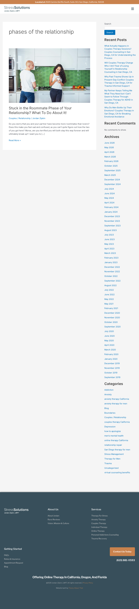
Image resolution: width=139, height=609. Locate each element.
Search (107, 23)
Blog (106, 408)
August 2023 (110, 230)
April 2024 (109, 202)
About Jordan (53, 515)
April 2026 (109, 152)
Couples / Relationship (20, 118)
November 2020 (112, 317)
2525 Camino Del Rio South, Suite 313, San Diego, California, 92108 (74, 2)
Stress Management (114, 454)
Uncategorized (111, 468)
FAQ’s (6, 555)
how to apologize (112, 431)
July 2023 (109, 234)
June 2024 (109, 193)
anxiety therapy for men (115, 403)
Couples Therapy (98, 523)
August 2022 (110, 285)
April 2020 (109, 345)
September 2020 (112, 326)
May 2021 (108, 303)
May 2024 (109, 198)
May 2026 (109, 147)
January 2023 (111, 262)
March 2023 (110, 253)
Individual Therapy (99, 527)
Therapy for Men (112, 458)
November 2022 (112, 271)
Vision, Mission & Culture (58, 523)
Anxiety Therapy (98, 519)
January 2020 (110, 359)
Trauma (108, 463)
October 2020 (111, 322)
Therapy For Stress (99, 515)
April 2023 (109, 248)
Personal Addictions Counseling (105, 535)
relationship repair (113, 445)
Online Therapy (98, 531)
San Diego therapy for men (117, 449)
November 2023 (112, 221)
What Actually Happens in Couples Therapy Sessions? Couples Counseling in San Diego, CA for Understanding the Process (120, 52)
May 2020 (109, 340)
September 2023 (112, 225)
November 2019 (112, 368)
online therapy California (116, 440)
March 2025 (110, 175)
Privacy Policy (88, 583)
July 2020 (109, 331)
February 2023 (111, 257)
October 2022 (111, 276)
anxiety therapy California (116, 399)
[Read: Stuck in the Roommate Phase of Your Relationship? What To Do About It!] (49, 75)
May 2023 (109, 244)
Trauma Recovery (99, 538)
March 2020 (110, 349)
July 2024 (109, 189)
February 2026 (111, 161)
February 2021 (111, 308)
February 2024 (111, 207)
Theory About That (76, 588)
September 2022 (112, 280)
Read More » (15, 140)
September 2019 (112, 377)
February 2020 (111, 354)
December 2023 (112, 216)
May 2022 (109, 299)
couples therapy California (117, 422)
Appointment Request (13, 563)
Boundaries (109, 413)
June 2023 (109, 239)
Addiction (108, 390)
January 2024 (111, 212)
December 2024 (112, 179)
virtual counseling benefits (117, 472)
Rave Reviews (54, 519)
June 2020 (109, 336)
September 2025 (112, 170)
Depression (110, 426)
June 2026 (109, 142)
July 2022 (109, 290)
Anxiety (108, 394)
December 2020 (112, 313)
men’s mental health (114, 435)
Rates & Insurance (12, 559)
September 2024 (112, 184)
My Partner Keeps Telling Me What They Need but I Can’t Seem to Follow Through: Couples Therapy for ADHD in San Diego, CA (118, 96)
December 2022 (112, 267)
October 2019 (110, 372)
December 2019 (112, 363)
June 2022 (109, 294)
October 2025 (111, 166)
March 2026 (110, 156)
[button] (132, 8)
